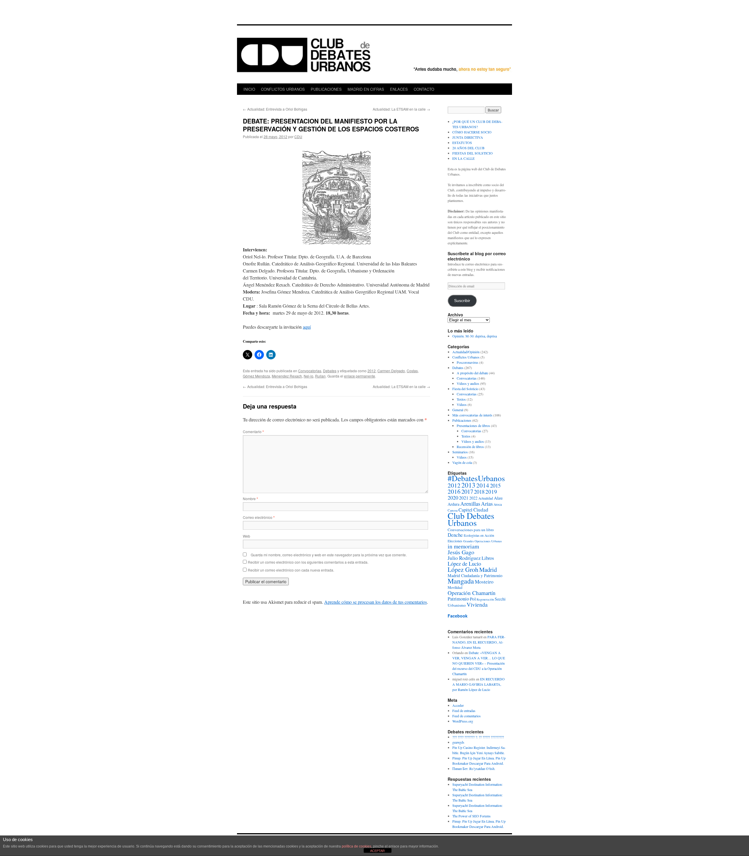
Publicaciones (461, 420)
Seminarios (460, 452)
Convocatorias (309, 370)
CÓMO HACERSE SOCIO (472, 132)
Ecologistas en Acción (479, 535)
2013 (468, 485)
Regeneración (485, 599)
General (457, 409)
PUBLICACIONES (326, 89)
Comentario (253, 431)
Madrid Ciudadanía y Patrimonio (475, 575)
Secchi (500, 599)
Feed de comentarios (466, 715)
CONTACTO (424, 89)
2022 (473, 498)
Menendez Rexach (287, 375)
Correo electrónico (259, 517)
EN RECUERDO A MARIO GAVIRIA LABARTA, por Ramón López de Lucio (478, 684)
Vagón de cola (462, 462)
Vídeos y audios (468, 383)
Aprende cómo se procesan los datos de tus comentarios (375, 602)
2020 (453, 497)
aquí (307, 327)
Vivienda (477, 604)
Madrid (488, 569)
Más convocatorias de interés (472, 415)
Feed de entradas (463, 710)
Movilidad (455, 587)
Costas (412, 370)
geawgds (458, 742)
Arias (487, 503)
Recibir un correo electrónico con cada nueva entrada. (291, 569)
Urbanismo (457, 605)
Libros (488, 558)
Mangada (461, 581)
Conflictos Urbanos (466, 357)
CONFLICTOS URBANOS (283, 89)
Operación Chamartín (472, 592)
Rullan (320, 375)
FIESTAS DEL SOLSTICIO (472, 153)
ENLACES (399, 89)
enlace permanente (359, 375)
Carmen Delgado (391, 370)
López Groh (463, 569)
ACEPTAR (377, 850)
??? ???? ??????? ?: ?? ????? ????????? (478, 737)
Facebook (458, 616)
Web (246, 536)
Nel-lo (308, 375)
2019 (491, 491)
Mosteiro (484, 581)
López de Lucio (464, 563)
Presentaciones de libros (473, 425)
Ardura (453, 504)
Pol (473, 599)
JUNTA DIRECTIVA (467, 137)
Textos (461, 399)
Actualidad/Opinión (466, 351)
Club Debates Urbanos (471, 519)
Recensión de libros (470, 446)
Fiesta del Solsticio (465, 388)
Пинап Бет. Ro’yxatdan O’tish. (473, 768)
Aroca (498, 504)
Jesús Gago (461, 552)
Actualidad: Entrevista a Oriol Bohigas (275, 109)
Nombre (250, 498)
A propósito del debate (472, 372)
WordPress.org (462, 721)
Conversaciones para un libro (471, 529)
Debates (329, 370)
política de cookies (356, 846)
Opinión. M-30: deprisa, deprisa (474, 336)
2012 (371, 370)
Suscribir (462, 301)
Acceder (458, 705)
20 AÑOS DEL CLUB (468, 147)
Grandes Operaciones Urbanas (482, 541)
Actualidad (485, 498)
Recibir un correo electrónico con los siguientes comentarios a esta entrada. (308, 562)
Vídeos (462, 404)
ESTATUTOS (462, 142)
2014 (482, 485)
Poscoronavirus (467, 362)
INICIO (249, 89)
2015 (495, 485)
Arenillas (470, 503)
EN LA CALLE (463, 158)
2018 (479, 491)
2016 (454, 491)
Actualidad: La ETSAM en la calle (401, 109)
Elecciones (455, 541)
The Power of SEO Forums (471, 816)
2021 (463, 498)
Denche (455, 534)
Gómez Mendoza (256, 375)
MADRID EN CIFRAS (366, 89)
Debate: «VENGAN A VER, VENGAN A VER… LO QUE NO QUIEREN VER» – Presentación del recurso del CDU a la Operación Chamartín (478, 663)
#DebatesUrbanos (476, 478)
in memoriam (463, 546)
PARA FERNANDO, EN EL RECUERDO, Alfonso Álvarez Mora (478, 642)
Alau (498, 498)
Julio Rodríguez (464, 558)
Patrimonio (458, 599)
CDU (298, 136)
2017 (467, 491)
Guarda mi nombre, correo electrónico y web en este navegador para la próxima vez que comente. (329, 554)
